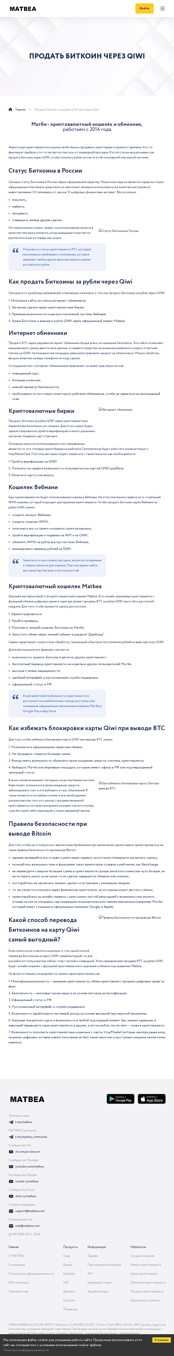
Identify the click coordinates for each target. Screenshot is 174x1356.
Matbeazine (138, 1247)
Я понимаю (161, 1340)
